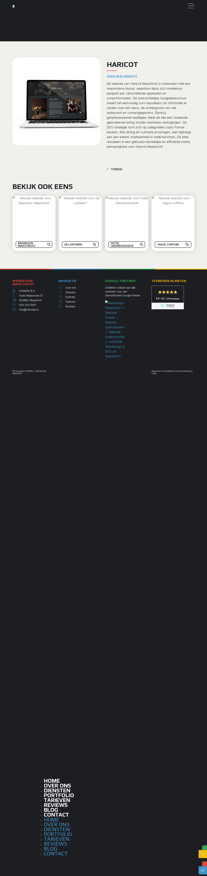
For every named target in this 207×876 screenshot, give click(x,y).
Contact (56, 814)
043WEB (29, 371)
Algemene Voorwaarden (163, 371)
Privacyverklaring (183, 371)
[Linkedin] (15, 317)
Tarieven (57, 839)
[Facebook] (18, 317)
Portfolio (58, 834)
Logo (154, 373)
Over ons (57, 824)
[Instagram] (13, 317)
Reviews (55, 843)
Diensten (57, 829)
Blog (50, 848)
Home (51, 819)
